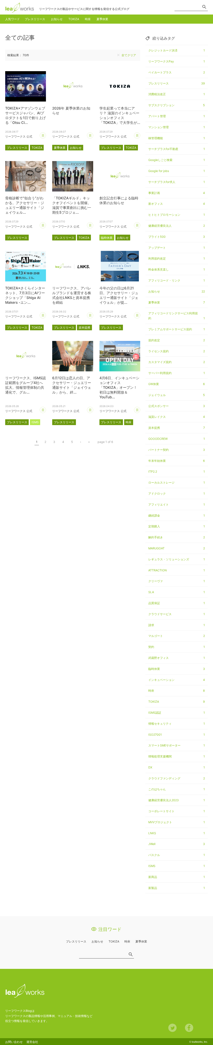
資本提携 (84, 327)
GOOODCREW (176, 438)
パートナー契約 (176, 449)
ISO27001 (176, 734)
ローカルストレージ (176, 482)
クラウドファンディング (176, 778)
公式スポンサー (176, 406)
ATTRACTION (176, 570)
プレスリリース (35, 19)
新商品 (176, 877)
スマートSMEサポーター (176, 745)
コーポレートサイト (176, 811)
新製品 (176, 888)
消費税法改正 (176, 94)
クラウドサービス (176, 614)
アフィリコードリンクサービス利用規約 (176, 315)
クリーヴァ (176, 581)
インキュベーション (176, 680)
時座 (88, 19)
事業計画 (176, 193)
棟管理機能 (176, 138)
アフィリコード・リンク (176, 280)
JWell (176, 844)
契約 (176, 647)
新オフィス (176, 203)
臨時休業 (107, 237)
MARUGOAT (176, 548)
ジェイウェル (176, 395)
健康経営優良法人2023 (176, 800)
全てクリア (128, 55)
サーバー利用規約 (176, 373)
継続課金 (176, 515)
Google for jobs (176, 171)
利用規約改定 (176, 258)
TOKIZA (73, 19)
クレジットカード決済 (176, 50)
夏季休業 (102, 19)
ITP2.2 (176, 471)
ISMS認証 (176, 712)
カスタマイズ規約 (176, 362)
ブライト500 (176, 236)
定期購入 (176, 526)
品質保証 (176, 603)
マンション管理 (176, 127)
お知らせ (57, 19)
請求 (176, 625)
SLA (176, 592)
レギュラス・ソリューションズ (176, 559)
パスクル (176, 855)
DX (176, 767)
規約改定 (176, 340)
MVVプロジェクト (176, 822)
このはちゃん (176, 789)
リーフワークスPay (176, 61)
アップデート (176, 247)
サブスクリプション (176, 105)
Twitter (172, 1028)
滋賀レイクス (176, 416)
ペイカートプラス (176, 72)
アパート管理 (176, 116)
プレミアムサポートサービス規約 (176, 329)
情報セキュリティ (176, 723)
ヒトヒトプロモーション (176, 214)
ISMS (35, 422)
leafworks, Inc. (200, 1041)
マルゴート (176, 636)
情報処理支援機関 (176, 756)
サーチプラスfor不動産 (176, 149)
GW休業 (176, 384)
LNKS (176, 833)
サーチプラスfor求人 (176, 182)
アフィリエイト (176, 504)
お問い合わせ (14, 1042)
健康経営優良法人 (176, 225)
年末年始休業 (176, 460)
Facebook (189, 1028)
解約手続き (176, 537)
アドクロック (176, 493)
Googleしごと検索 (176, 160)
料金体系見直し (176, 269)
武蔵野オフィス (176, 658)
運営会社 (32, 1042)
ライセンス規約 (176, 351)
